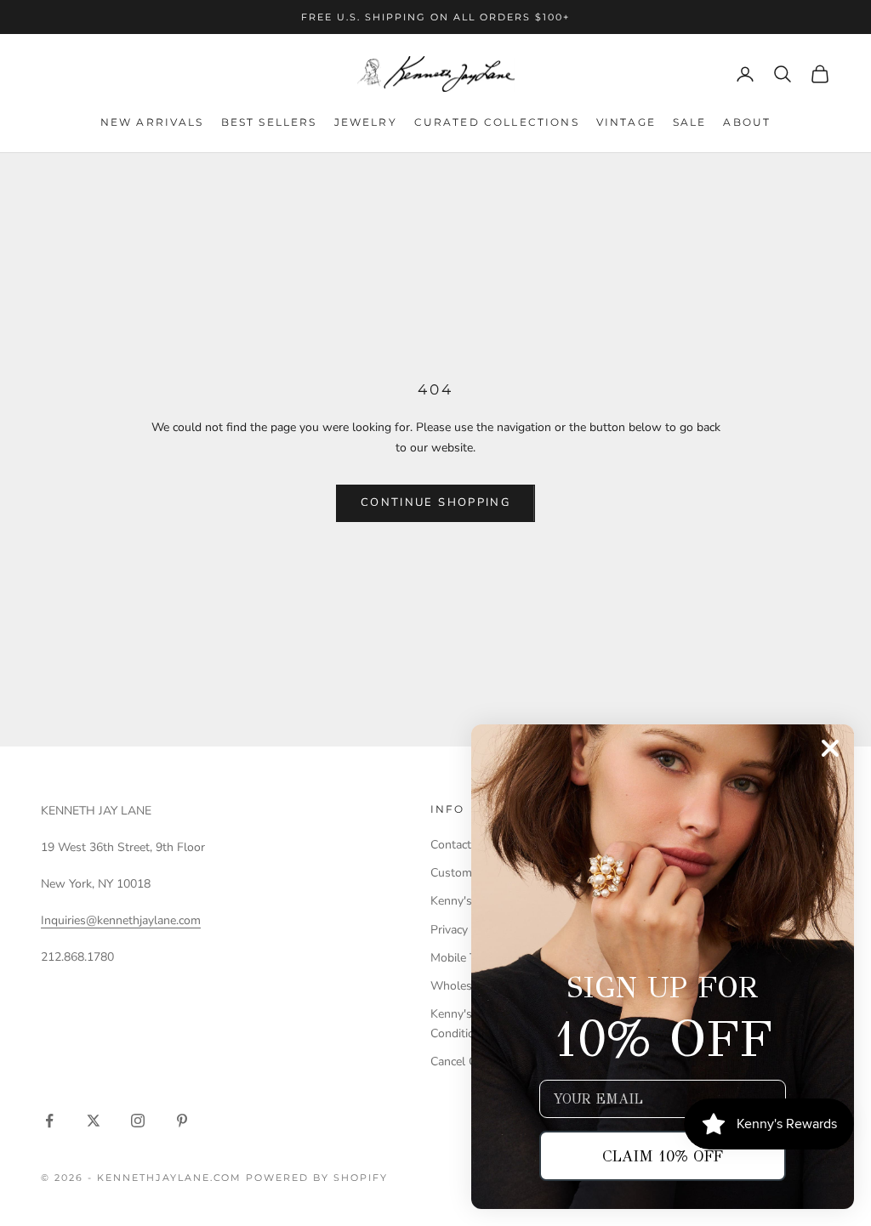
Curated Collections (496, 122)
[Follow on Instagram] (137, 1120)
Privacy (449, 930)
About (747, 122)
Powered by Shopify (317, 1177)
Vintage (626, 122)
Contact (450, 845)
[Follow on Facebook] (49, 1120)
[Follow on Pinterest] (182, 1120)
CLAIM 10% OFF (662, 1156)
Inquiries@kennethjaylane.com (121, 920)
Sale (690, 122)
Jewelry (365, 122)
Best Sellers (269, 122)
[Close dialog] (830, 748)
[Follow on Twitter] (93, 1120)
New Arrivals (152, 122)
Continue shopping (435, 502)
